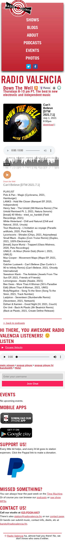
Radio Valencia (15, 536)
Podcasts (32, 42)
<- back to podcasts (14, 323)
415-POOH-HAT (30, 512)
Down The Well (18, 88)
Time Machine (54, 494)
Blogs (32, 27)
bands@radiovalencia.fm (13, 524)
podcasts (42, 497)
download (48, 124)
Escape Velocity (14, 347)
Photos (32, 58)
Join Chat (32, 383)
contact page (57, 516)
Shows (32, 19)
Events (32, 50)
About (32, 35)
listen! (5, 8)
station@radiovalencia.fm (28, 516)
